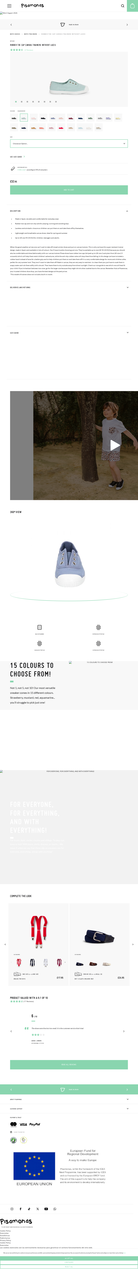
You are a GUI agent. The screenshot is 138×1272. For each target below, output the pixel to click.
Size (11, 137)
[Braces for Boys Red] (19, 963)
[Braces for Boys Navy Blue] (32, 963)
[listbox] (69, 123)
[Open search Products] (122, 6)
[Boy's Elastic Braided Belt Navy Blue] (80, 963)
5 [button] (39, 101)
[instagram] (12, 1209)
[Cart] (132, 6)
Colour (17, 111)
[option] (14, 118)
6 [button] (44, 101)
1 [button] (16, 101)
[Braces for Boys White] (46, 963)
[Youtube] (46, 1209)
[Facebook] (20, 1209)
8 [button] (56, 101)
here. (124, 1253)
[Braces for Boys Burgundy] (59, 963)
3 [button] (27, 101)
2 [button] (21, 101)
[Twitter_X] (37, 1209)
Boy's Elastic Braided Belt (84, 979)
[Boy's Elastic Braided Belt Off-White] (107, 963)
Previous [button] (11, 25)
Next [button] (126, 25)
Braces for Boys (19, 979)
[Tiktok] (29, 1209)
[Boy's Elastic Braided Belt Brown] (93, 963)
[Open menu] (9, 5)
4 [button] (33, 101)
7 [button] (50, 101)
